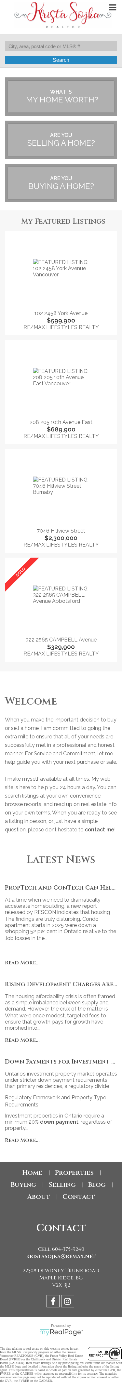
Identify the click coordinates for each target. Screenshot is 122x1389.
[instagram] (68, 1302)
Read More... (22, 962)
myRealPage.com (61, 1332)
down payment (59, 1122)
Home (32, 1172)
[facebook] (54, 1302)
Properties (74, 1172)
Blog (97, 1184)
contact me (99, 830)
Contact (78, 1196)
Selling (62, 1184)
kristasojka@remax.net (61, 1256)
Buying (23, 1184)
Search (61, 60)
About (38, 1196)
